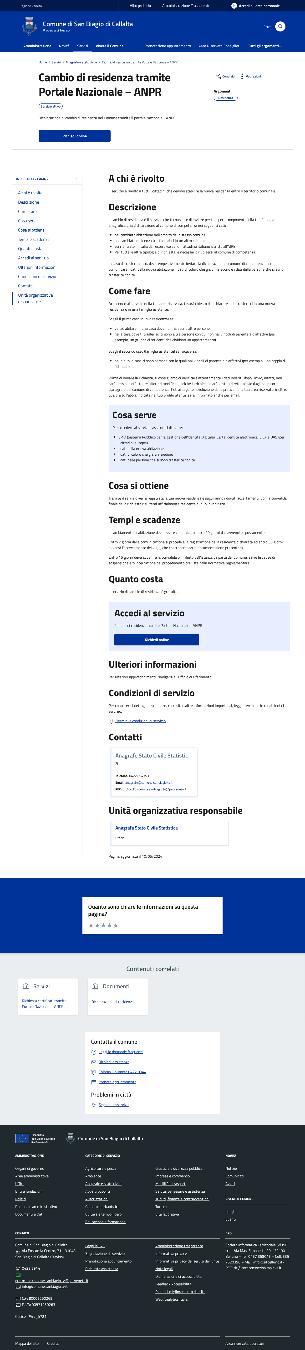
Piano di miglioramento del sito (180, 1291)
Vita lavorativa (167, 1214)
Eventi (230, 1219)
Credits (53, 1343)
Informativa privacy (171, 1253)
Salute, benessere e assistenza (180, 1191)
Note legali (164, 1269)
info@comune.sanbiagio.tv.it (45, 1286)
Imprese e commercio (172, 1176)
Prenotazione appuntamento (168, 46)
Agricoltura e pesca (100, 1168)
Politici (20, 1199)
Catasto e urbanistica (102, 1206)
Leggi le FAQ (95, 1246)
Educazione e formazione (105, 1222)
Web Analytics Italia (171, 1299)
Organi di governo (29, 1168)
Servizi (82, 46)
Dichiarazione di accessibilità (178, 1276)
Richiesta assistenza (101, 1269)
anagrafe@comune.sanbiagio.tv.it (149, 782)
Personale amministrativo (36, 1206)
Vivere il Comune (109, 46)
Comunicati (234, 1176)
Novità (64, 46)
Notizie (231, 1168)
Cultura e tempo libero (103, 1214)
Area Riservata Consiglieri (219, 46)
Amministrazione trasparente (179, 1246)
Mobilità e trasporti (170, 1183)
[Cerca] (280, 26)
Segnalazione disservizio (105, 1253)
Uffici (19, 1183)
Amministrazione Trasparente (186, 5)
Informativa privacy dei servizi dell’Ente (187, 1261)
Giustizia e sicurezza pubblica (179, 1168)
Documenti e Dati (29, 1214)
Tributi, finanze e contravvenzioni (182, 1199)
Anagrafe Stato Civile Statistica (146, 828)
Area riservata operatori (244, 1343)
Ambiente (93, 1176)
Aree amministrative (32, 1176)
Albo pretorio (140, 5)
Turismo (161, 1206)
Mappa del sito (27, 1343)
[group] (48, 1000)
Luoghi (230, 1211)
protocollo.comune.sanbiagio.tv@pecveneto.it (154, 789)
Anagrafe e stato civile (103, 1183)
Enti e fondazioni (28, 1191)
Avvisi (230, 1183)
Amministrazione (37, 46)
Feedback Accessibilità (173, 1284)
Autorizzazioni (96, 1199)
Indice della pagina (32, 178)
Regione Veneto (31, 5)
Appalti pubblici (97, 1191)
